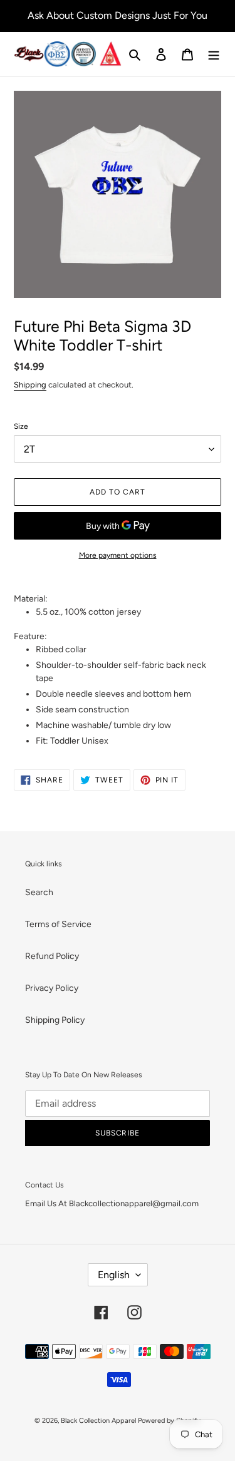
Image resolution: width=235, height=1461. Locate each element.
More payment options (118, 555)
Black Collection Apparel (98, 1421)
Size (21, 426)
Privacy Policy (51, 988)
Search (39, 892)
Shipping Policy (55, 1020)
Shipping (30, 384)
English (114, 1275)
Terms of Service (58, 924)
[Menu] (214, 54)
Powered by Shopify (169, 1421)
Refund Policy (52, 956)
